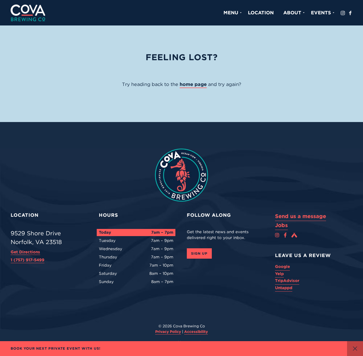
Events (321, 12)
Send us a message (300, 216)
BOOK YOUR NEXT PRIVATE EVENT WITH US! (55, 348)
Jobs (281, 225)
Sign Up (199, 253)
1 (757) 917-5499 (27, 260)
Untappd (283, 287)
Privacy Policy (168, 331)
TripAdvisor (287, 280)
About (292, 12)
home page (193, 84)
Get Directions (25, 252)
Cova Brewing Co (28, 12)
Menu (230, 12)
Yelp (279, 273)
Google (282, 266)
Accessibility (196, 331)
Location (261, 12)
